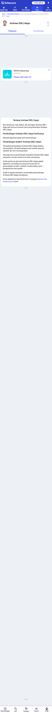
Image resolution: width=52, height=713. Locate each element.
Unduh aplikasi (38, 3)
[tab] (12, 31)
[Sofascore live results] (10, 3)
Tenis (3, 14)
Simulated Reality (13, 14)
